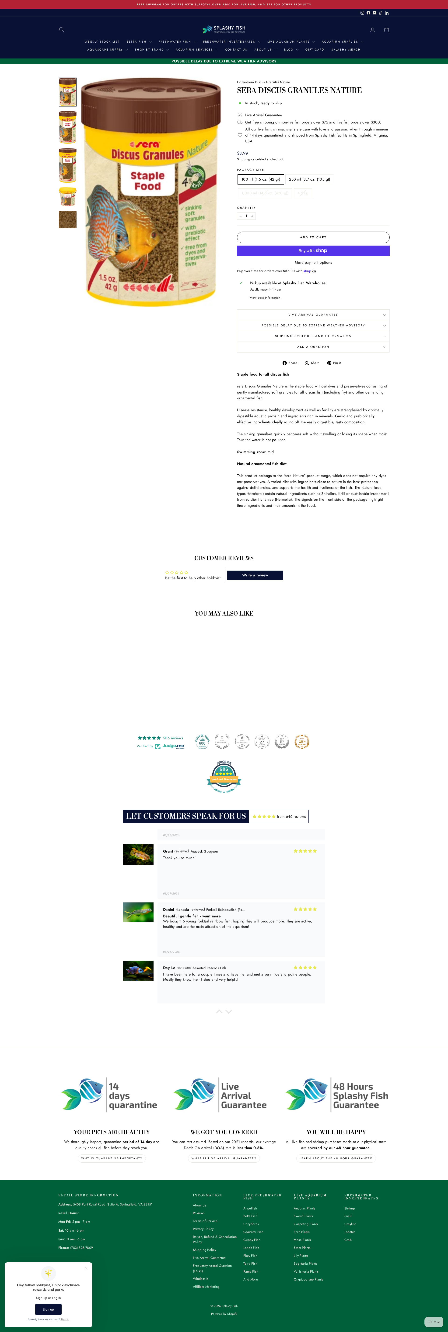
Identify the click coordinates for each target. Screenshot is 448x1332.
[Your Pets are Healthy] (111, 1095)
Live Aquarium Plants (289, 42)
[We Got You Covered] (224, 1095)
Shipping (243, 159)
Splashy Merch (346, 50)
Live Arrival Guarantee (313, 314)
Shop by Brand (150, 50)
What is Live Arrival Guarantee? (224, 1158)
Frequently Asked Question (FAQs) (212, 1268)
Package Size (250, 170)
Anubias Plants (304, 1208)
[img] (264, 816)
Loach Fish (251, 1247)
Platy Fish (250, 1255)
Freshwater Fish (175, 42)
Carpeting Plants (306, 1224)
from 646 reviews (291, 816)
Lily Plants (301, 1255)
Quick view (98, 682)
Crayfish (350, 1224)
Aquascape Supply (105, 50)
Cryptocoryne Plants (308, 1279)
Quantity (246, 207)
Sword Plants (303, 1216)
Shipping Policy (204, 1249)
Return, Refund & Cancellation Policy (215, 1239)
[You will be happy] (336, 1095)
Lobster (349, 1231)
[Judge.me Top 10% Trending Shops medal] (301, 741)
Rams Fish (250, 1271)
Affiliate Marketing (206, 1286)
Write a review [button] (255, 575)
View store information (265, 297)
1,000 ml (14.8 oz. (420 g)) (265, 193)
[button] (219, 1013)
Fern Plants (302, 1231)
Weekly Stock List (102, 42)
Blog (289, 50)
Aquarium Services (195, 50)
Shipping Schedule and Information (313, 336)
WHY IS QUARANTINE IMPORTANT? (111, 1158)
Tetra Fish (250, 1263)
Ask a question (313, 347)
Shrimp (349, 1208)
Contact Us (236, 50)
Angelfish (250, 1208)
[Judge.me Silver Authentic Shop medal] (222, 741)
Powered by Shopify (224, 1314)
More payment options (313, 262)
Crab (348, 1239)
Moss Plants (302, 1239)
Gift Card (314, 50)
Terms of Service (205, 1221)
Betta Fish (137, 42)
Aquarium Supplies (341, 42)
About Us (264, 50)
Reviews (199, 1213)
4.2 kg (303, 193)
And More (250, 1279)
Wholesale (200, 1278)
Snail (348, 1216)
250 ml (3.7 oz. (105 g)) (309, 179)
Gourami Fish (253, 1231)
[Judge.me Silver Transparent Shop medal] (242, 741)
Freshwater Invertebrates (230, 42)
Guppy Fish (251, 1239)
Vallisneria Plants (306, 1271)
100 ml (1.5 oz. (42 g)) (261, 179)
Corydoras (251, 1224)
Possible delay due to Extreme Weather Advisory (313, 325)
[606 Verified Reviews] (224, 795)
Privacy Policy (203, 1228)
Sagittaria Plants (305, 1263)
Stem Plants (302, 1247)
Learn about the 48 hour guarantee (336, 1158)
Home (241, 82)
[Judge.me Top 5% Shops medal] (281, 741)
